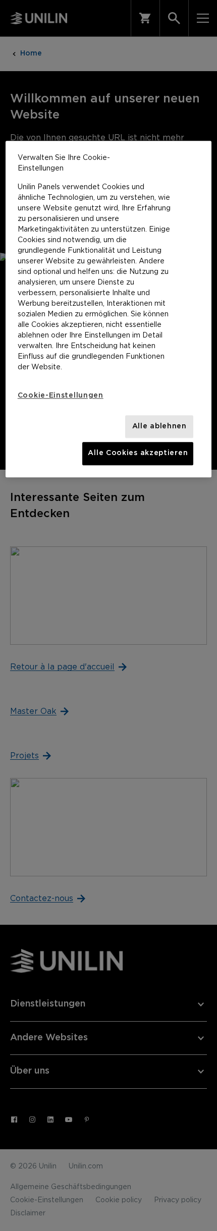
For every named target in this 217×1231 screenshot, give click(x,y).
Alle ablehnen (159, 426)
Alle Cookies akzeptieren (138, 453)
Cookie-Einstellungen (60, 395)
